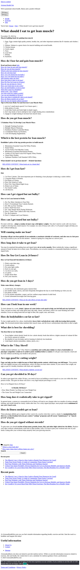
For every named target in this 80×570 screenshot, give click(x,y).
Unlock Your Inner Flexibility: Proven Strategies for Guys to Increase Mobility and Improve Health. (37, 466)
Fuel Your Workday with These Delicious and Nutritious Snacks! (26, 464)
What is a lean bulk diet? (10, 447)
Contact (7, 547)
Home (11, 26)
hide (18, 65)
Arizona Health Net (7, 5)
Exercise (8, 20)
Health (7, 19)
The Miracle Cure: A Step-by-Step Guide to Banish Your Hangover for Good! (30, 460)
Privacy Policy (21, 567)
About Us (8, 545)
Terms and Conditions (8, 567)
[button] (1, 560)
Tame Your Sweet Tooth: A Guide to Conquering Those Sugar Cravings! (29, 462)
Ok (25, 563)
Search (23, 453)
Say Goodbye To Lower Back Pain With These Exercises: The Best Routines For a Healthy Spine (37, 468)
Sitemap (7, 550)
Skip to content (6, 2)
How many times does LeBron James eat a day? (18, 449)
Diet (6, 22)
